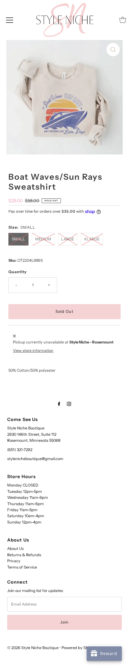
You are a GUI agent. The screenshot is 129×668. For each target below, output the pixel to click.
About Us (15, 548)
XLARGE (92, 239)
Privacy (13, 561)
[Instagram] (69, 404)
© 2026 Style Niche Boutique (32, 647)
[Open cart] (122, 20)
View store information (33, 350)
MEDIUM (43, 239)
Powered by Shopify (79, 647)
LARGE (67, 239)
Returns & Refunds (24, 555)
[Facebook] (59, 404)
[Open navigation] (10, 19)
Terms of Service (22, 567)
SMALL (18, 239)
